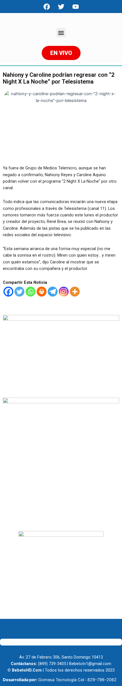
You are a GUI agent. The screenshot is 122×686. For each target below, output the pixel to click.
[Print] (42, 292)
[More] (75, 292)
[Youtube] (75, 6)
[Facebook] (46, 6)
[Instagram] (64, 292)
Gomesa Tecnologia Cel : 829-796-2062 (77, 679)
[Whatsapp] (30, 292)
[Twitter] (19, 292)
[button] (61, 32)
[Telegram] (53, 292)
